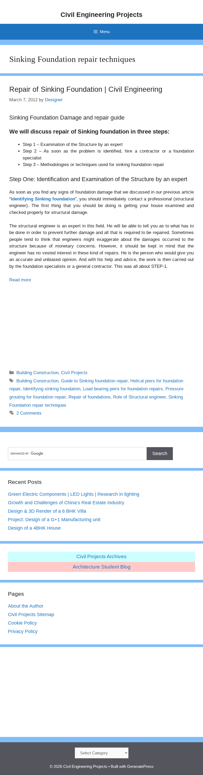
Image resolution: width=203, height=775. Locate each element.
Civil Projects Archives (101, 556)
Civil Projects (74, 372)
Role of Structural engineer (139, 397)
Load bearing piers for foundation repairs (123, 388)
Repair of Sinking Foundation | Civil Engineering (85, 89)
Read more (20, 279)
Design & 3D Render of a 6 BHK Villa (47, 511)
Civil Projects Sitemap (31, 614)
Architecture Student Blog (102, 567)
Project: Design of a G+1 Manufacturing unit (54, 519)
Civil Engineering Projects (101, 14)
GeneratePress (140, 766)
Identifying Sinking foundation (43, 198)
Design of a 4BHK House (34, 528)
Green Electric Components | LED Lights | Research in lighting (73, 494)
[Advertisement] (101, 323)
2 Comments (28, 413)
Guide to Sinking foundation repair (94, 380)
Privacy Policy (23, 631)
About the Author (25, 606)
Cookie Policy (22, 623)
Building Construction (37, 372)
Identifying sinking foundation (51, 388)
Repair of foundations (89, 397)
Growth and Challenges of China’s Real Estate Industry (66, 502)
